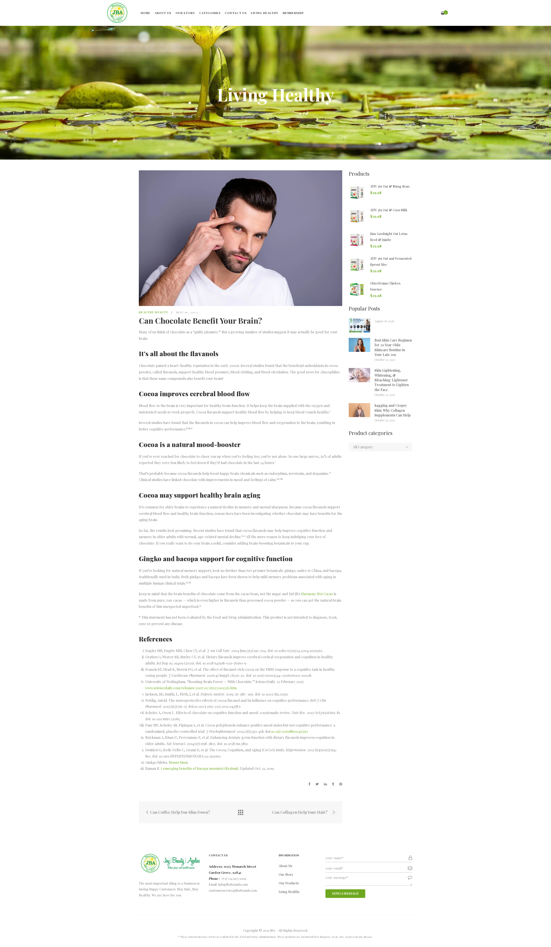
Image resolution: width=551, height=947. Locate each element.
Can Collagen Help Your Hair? (300, 812)
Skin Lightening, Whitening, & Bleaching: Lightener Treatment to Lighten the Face (392, 380)
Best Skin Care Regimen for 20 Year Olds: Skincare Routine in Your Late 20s (393, 347)
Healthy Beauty (153, 312)
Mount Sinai (178, 762)
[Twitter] (317, 784)
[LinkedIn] (325, 784)
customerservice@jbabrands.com (233, 890)
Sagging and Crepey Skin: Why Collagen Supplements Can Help (393, 410)
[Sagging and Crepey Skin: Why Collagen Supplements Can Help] (359, 410)
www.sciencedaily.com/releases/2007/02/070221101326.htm (191, 688)
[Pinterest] (340, 784)
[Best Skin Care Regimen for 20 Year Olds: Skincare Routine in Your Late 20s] (359, 345)
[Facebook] (309, 784)
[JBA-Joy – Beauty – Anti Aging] (117, 13)
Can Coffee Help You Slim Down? (179, 812)
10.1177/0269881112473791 (289, 731)
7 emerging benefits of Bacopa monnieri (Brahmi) (199, 768)
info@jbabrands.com (233, 884)
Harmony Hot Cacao (317, 593)
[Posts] (240, 812)
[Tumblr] (333, 784)
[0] (442, 13)
